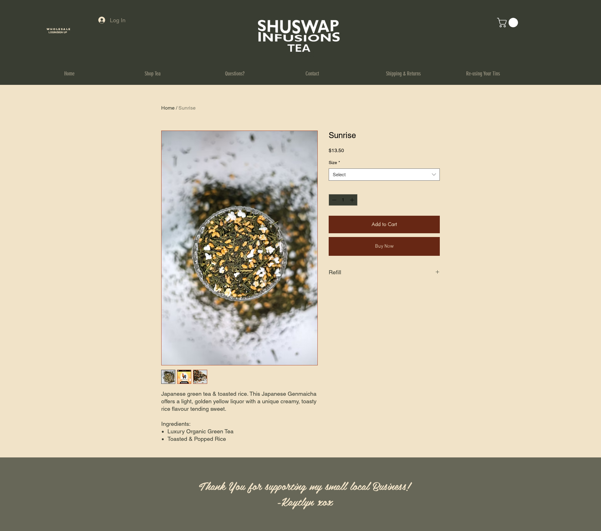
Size (334, 162)
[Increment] (353, 199)
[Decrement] (333, 199)
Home (168, 108)
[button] (508, 22)
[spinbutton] (343, 199)
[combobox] (384, 174)
